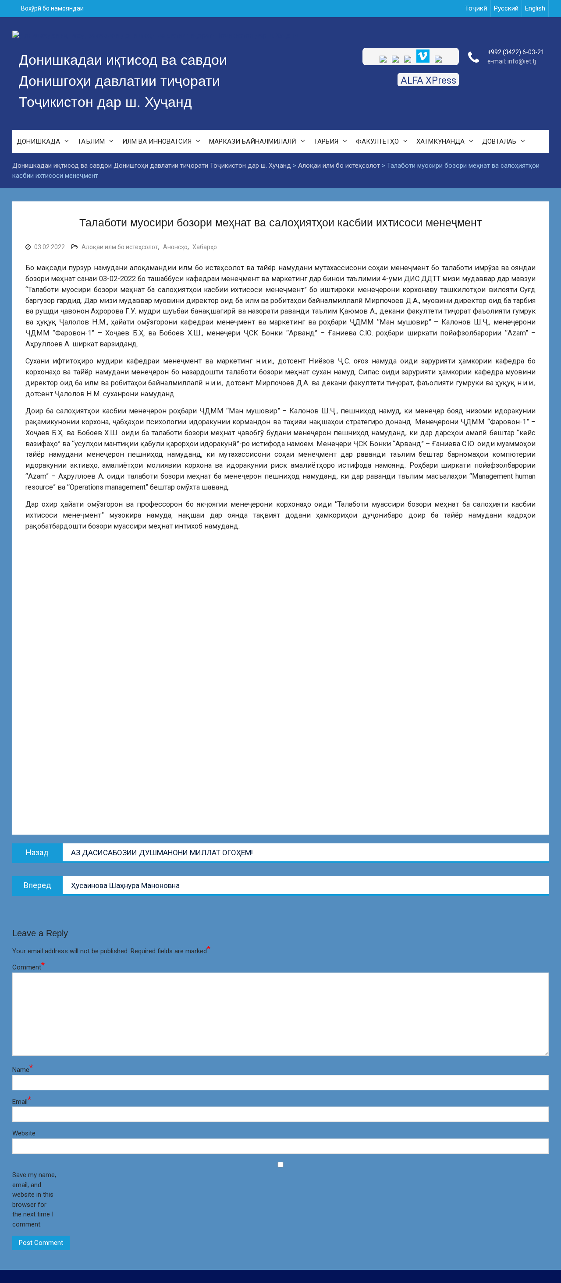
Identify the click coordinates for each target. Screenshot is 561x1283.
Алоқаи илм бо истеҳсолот (120, 246)
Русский (506, 8)
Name (22, 1069)
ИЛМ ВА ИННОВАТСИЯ (157, 141)
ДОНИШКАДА (38, 141)
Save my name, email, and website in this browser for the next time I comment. (34, 1199)
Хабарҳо (204, 246)
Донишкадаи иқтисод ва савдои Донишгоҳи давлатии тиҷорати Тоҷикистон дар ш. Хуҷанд (123, 81)
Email (21, 1101)
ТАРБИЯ (326, 141)
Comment (28, 966)
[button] (280, 800)
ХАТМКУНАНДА (440, 141)
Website (24, 1133)
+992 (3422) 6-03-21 (515, 52)
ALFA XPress (428, 80)
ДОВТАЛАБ (499, 141)
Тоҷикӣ (476, 8)
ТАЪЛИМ (91, 141)
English (535, 8)
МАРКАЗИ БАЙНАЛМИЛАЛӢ (252, 141)
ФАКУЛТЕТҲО (377, 141)
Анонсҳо (175, 246)
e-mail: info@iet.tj (511, 61)
